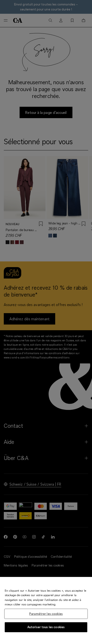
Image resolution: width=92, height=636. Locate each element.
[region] (46, 606)
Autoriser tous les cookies (46, 627)
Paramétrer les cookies (46, 614)
